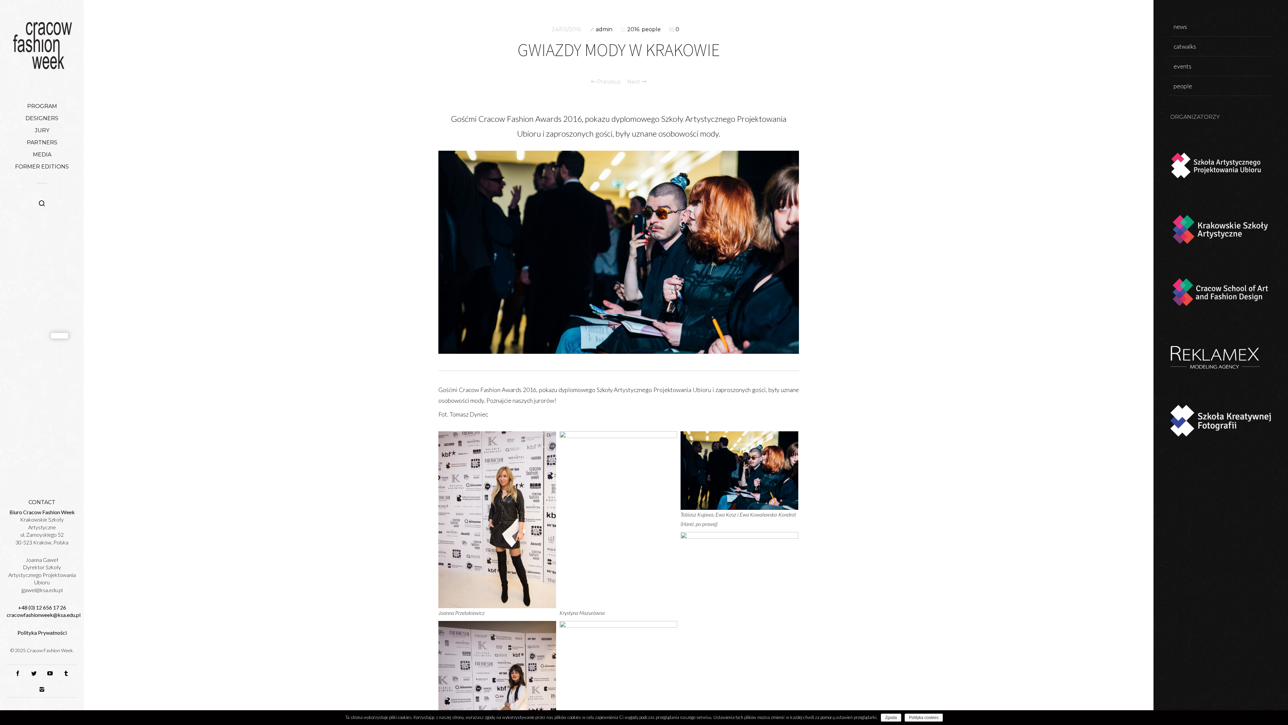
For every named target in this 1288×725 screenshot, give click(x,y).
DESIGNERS (41, 118)
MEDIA (42, 154)
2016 (633, 29)
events (1182, 66)
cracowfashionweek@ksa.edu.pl (43, 615)
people (651, 29)
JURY (42, 130)
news (1180, 26)
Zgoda (891, 717)
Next (634, 82)
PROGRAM (42, 106)
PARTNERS (42, 142)
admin (604, 29)
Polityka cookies (923, 717)
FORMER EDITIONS (42, 166)
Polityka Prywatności (42, 632)
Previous (608, 82)
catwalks (1185, 46)
